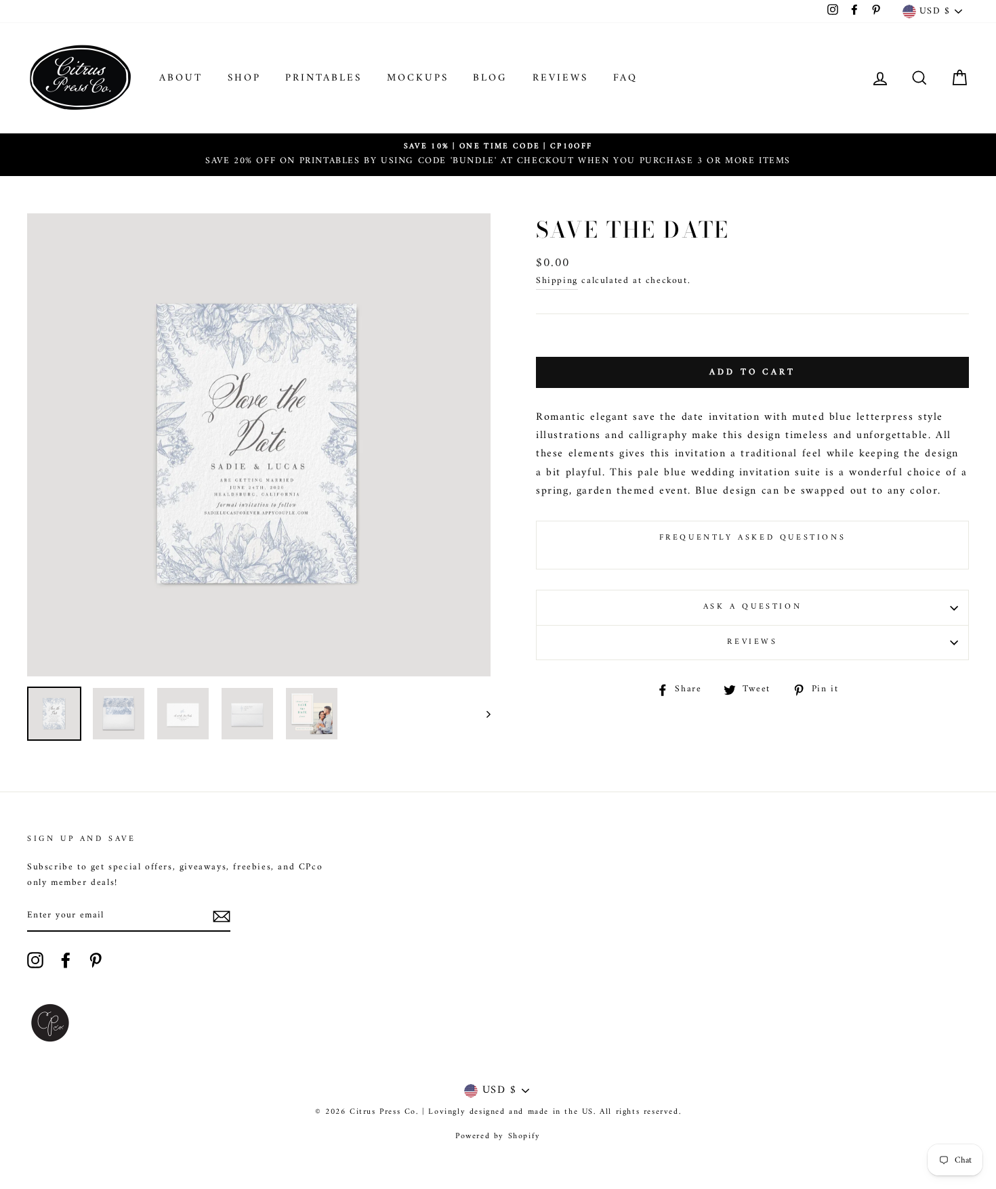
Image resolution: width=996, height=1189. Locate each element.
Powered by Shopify (498, 1136)
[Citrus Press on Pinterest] (95, 960)
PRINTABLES (323, 78)
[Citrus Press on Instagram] (35, 960)
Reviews (560, 78)
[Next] (482, 714)
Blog (490, 78)
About (181, 78)
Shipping (557, 281)
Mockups (418, 78)
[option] (498, 154)
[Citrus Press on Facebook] (66, 960)
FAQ (625, 78)
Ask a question (752, 607)
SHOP (244, 78)
